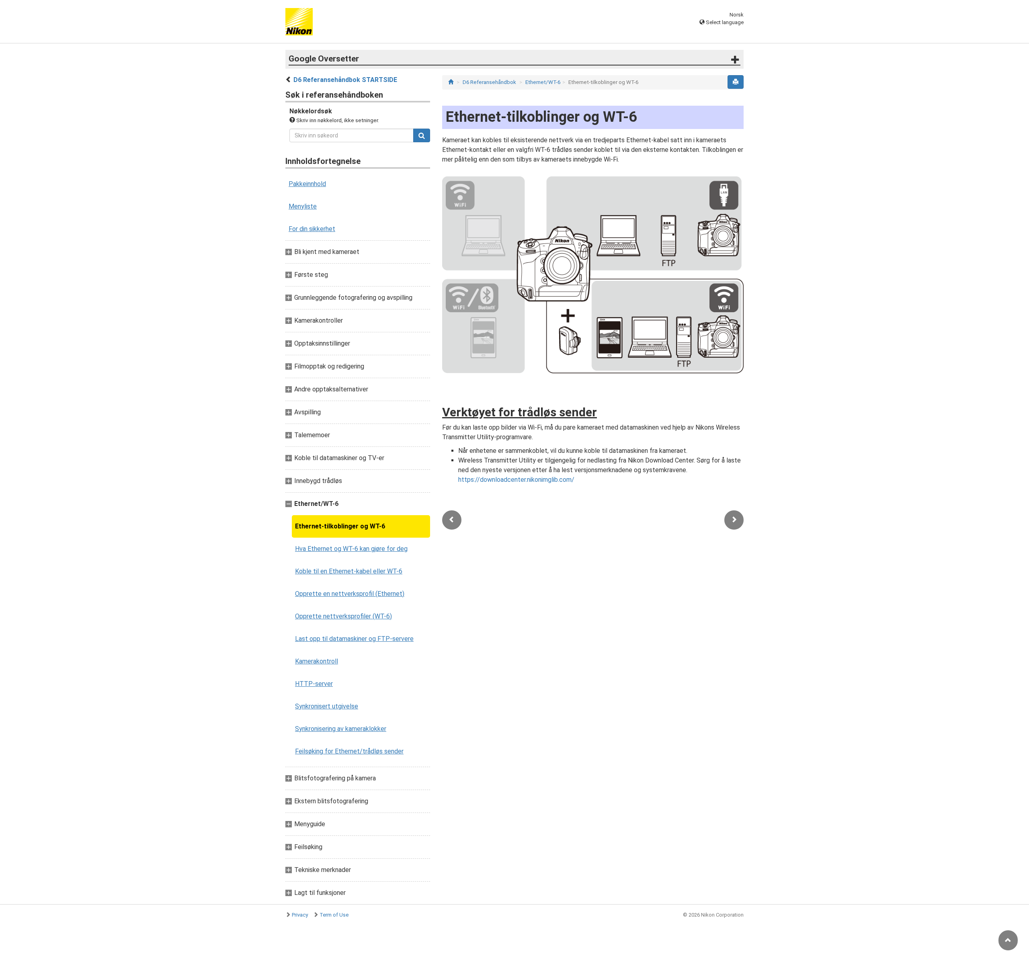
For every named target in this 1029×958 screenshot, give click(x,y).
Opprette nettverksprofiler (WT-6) (343, 616)
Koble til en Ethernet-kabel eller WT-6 (348, 571)
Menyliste (303, 206)
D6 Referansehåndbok (489, 82)
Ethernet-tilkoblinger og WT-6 (340, 526)
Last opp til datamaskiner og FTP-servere (354, 639)
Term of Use (334, 915)
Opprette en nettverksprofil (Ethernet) (349, 594)
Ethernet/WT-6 (542, 82)
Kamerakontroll (316, 661)
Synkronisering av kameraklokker (340, 729)
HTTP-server (314, 684)
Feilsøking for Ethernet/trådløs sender (349, 751)
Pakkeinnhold (307, 184)
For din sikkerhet (312, 229)
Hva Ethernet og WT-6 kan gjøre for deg (351, 549)
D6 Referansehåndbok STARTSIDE (345, 80)
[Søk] (421, 135)
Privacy (300, 915)
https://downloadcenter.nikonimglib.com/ (516, 479)
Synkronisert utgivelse (326, 706)
